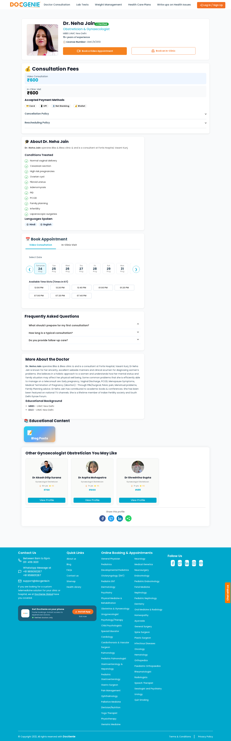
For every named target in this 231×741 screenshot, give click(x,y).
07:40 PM (81, 295)
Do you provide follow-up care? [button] (48, 340)
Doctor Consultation (57, 4)
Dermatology (108, 587)
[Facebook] (173, 563)
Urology (139, 694)
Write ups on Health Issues (174, 4)
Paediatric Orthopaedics (148, 666)
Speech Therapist (144, 683)
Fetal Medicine (142, 587)
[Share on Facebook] (102, 518)
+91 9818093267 (32, 571)
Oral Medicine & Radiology (148, 609)
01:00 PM (103, 287)
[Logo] (25, 4)
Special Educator (110, 631)
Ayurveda (140, 620)
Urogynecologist (110, 614)
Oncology (140, 649)
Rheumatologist (143, 671)
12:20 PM (60, 287)
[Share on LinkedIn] (120, 518)
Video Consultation (40, 244)
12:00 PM (38, 287)
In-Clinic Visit (69, 244)
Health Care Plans (139, 4)
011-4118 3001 (30, 562)
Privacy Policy (205, 736)
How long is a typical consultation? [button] (51, 333)
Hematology (141, 654)
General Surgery (143, 626)
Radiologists (141, 677)
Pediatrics (106, 564)
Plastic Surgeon (143, 637)
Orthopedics (141, 660)
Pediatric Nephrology (146, 598)
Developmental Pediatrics (115, 570)
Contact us (73, 575)
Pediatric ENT (108, 581)
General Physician (110, 558)
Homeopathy (141, 615)
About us (71, 558)
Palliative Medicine (111, 701)
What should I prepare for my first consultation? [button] (59, 325)
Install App (84, 611)
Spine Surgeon (142, 632)
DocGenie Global (44, 594)
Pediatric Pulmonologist (113, 658)
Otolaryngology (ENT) (112, 575)
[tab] (84, 325)
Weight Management (108, 4)
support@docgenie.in (36, 581)
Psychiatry (106, 592)
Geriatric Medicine (111, 724)
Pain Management (111, 690)
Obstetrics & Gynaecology (115, 608)
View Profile (47, 500)
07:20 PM (60, 295)
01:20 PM (124, 287)
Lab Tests (82, 4)
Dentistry (139, 603)
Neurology (140, 558)
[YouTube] (201, 563)
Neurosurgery (142, 570)
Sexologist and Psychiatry (148, 688)
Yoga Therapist (109, 713)
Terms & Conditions (180, 736)
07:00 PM (39, 295)
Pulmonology (108, 652)
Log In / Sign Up (213, 5)
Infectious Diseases (145, 643)
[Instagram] (194, 563)
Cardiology (107, 636)
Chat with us (227, 593)
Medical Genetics (144, 564)
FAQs (69, 570)
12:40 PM (81, 287)
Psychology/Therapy (112, 619)
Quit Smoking (141, 699)
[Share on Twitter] (111, 518)
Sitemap (71, 581)
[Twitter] (180, 563)
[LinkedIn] (187, 563)
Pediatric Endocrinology (147, 581)
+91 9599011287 (32, 575)
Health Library (74, 587)
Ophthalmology (109, 696)
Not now (83, 616)
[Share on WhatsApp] (128, 518)
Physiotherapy (108, 718)
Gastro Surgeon (109, 684)
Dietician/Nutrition (110, 707)
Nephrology (141, 592)
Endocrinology (142, 575)
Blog (69, 564)
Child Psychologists (111, 625)
